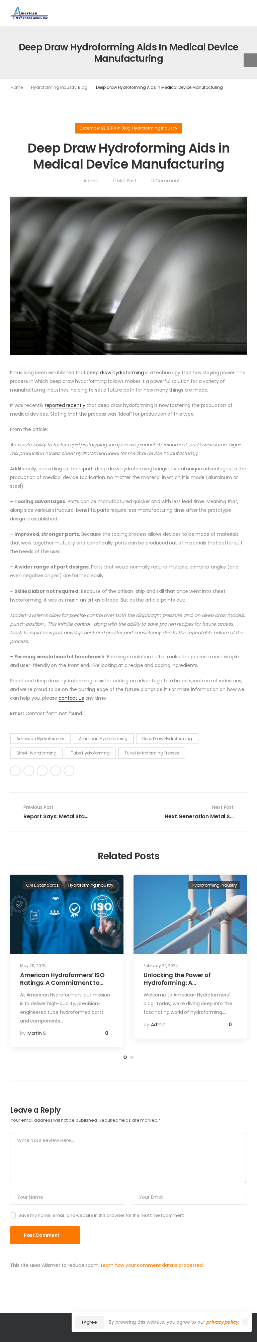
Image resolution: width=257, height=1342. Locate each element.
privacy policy (222, 1322)
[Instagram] (55, 770)
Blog (82, 87)
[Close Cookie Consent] (245, 1322)
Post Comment (42, 1235)
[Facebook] (15, 770)
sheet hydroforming (36, 753)
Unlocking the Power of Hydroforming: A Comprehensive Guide (177, 983)
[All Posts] (128, 812)
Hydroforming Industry (53, 87)
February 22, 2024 (161, 965)
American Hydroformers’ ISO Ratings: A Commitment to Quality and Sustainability (62, 983)
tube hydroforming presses (151, 753)
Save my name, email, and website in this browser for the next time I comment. (101, 1215)
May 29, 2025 (33, 965)
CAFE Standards (42, 885)
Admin (90, 180)
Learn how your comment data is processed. (152, 1265)
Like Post (124, 180)
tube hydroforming (90, 753)
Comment (165, 180)
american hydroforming (103, 738)
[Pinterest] (42, 770)
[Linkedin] (69, 770)
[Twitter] (28, 770)
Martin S (36, 1033)
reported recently (65, 405)
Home (17, 87)
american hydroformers (40, 738)
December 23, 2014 (98, 128)
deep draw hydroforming (115, 372)
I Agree (89, 1322)
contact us (71, 698)
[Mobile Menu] (65, 13)
